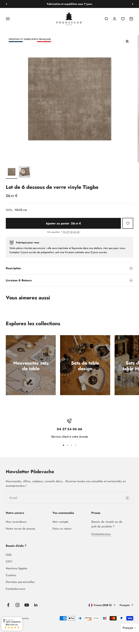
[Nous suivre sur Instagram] (17, 605)
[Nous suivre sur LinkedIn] (35, 605)
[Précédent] (6, 4)
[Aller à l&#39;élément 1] (11, 172)
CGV (9, 561)
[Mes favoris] (127, 223)
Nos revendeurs (16, 522)
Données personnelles (20, 582)
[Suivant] (132, 4)
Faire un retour (62, 528)
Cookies (11, 575)
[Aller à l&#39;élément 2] (24, 172)
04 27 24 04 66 (71, 232)
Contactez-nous (101, 534)
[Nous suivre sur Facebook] (8, 605)
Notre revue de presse (20, 528)
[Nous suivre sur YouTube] (26, 605)
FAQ (8, 555)
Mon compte (60, 522)
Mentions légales (16, 568)
